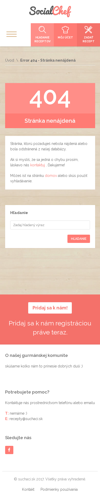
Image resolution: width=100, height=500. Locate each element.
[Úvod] (50, 11)
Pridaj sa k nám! (50, 307)
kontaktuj (38, 165)
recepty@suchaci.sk (26, 419)
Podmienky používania (59, 489)
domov (51, 176)
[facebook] (9, 449)
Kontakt (28, 489)
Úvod (9, 60)
